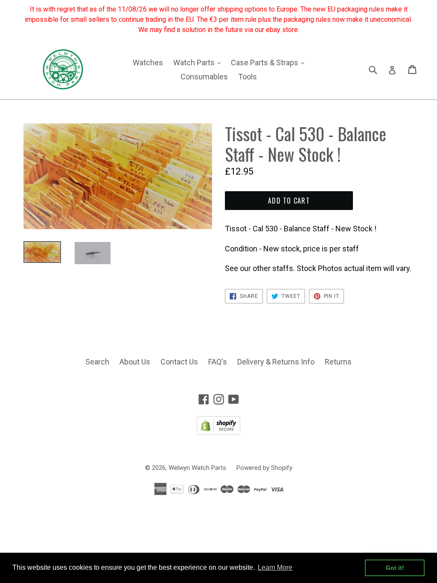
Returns (338, 361)
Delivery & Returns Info (276, 361)
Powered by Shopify (264, 468)
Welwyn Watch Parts (197, 468)
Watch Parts (199, 62)
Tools (247, 76)
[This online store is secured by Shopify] (218, 432)
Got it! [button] (395, 567)
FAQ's (217, 361)
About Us (134, 361)
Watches (148, 62)
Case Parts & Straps (270, 62)
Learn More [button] (275, 567)
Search (97, 361)
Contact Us (179, 361)
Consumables (204, 76)
